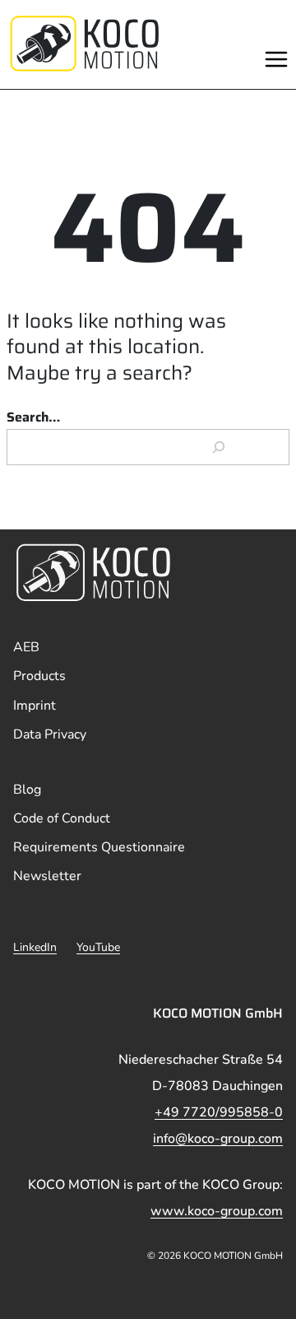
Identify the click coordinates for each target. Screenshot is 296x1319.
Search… (33, 417)
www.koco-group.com (216, 1211)
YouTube (98, 947)
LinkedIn (35, 947)
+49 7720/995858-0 (219, 1112)
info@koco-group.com (218, 1139)
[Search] (218, 447)
